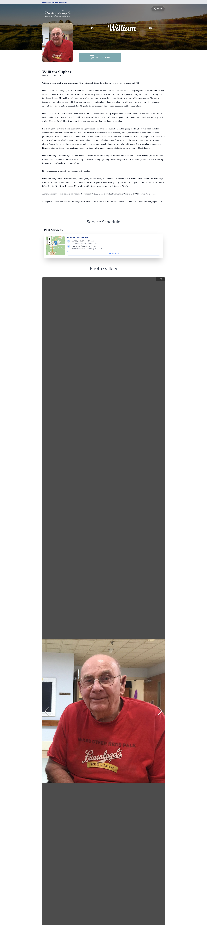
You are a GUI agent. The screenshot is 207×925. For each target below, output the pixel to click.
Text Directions (114, 253)
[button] (55, 243)
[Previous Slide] (47, 711)
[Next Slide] (160, 711)
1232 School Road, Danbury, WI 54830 (87, 248)
